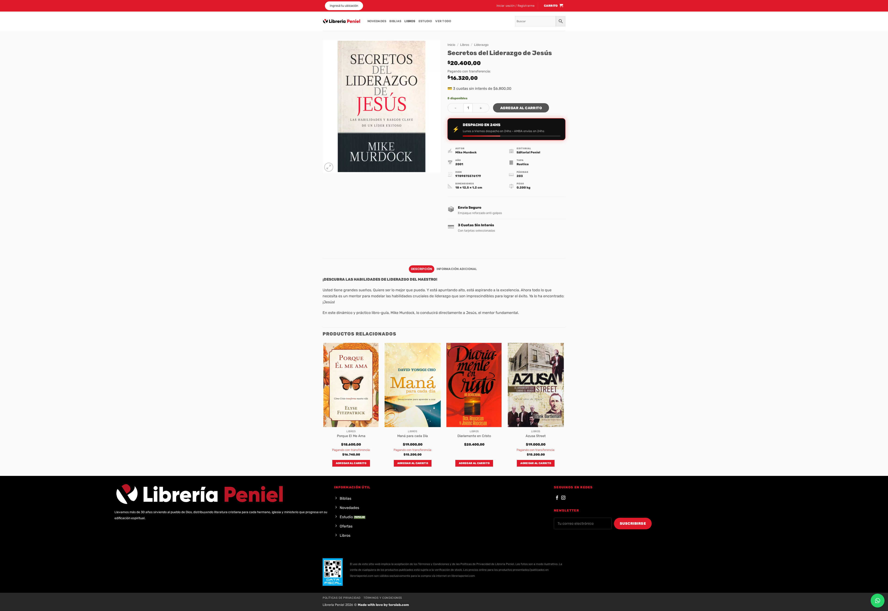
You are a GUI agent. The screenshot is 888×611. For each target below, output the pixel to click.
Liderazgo (481, 45)
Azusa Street (536, 436)
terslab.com (398, 605)
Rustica (523, 164)
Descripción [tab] (421, 269)
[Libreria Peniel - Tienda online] (342, 21)
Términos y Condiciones (383, 597)
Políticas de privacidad (342, 597)
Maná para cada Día (412, 436)
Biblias (395, 21)
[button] (515, 5)
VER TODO (443, 21)
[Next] (564, 408)
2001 (459, 164)
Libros (409, 21)
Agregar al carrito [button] (351, 463)
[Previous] (322, 408)
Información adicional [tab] (457, 269)
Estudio (425, 21)
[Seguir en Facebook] (557, 498)
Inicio (451, 45)
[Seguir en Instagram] (563, 498)
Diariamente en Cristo (474, 436)
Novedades (376, 21)
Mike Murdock (466, 152)
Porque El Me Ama (351, 436)
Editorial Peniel (528, 152)
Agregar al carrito (521, 108)
